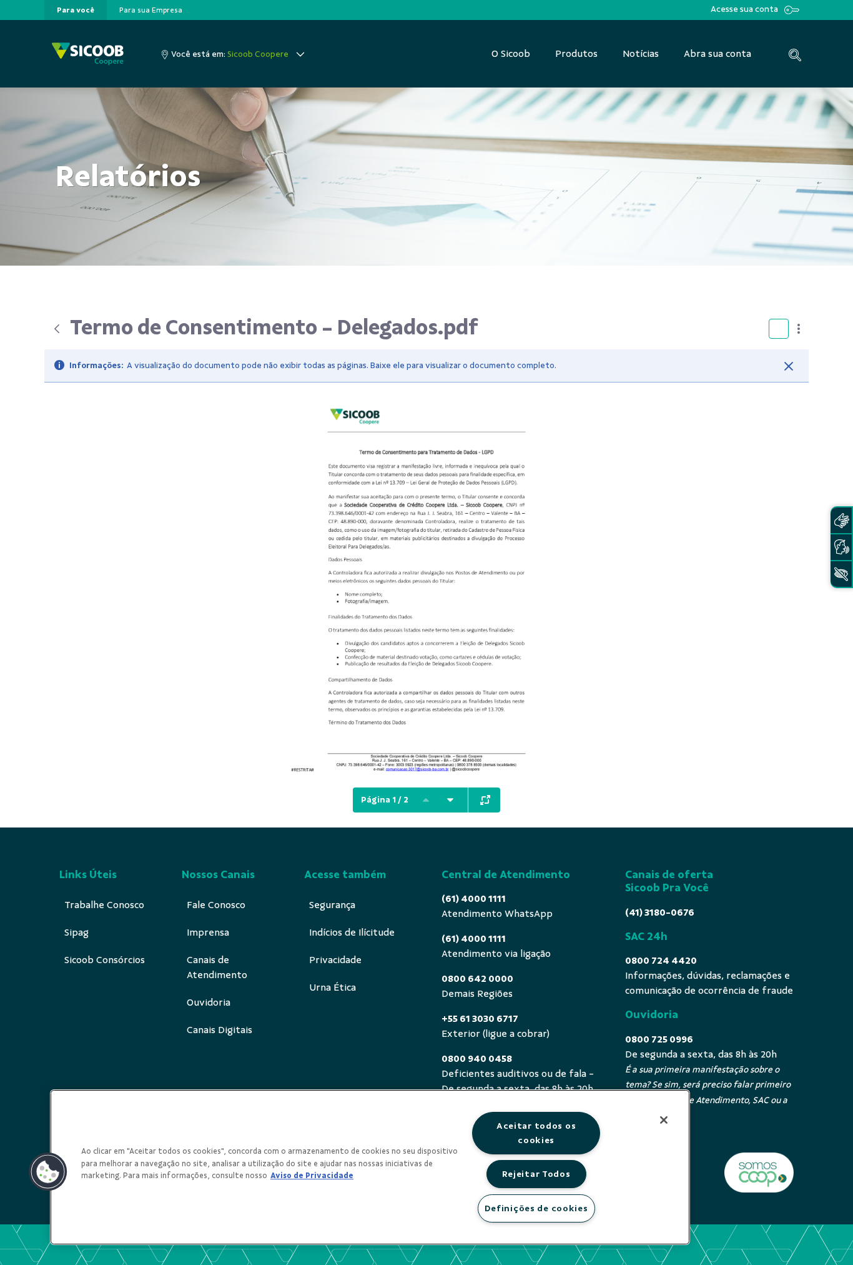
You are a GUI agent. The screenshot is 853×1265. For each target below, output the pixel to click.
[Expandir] (485, 800)
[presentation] (75, 10)
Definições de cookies (536, 1208)
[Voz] (841, 547)
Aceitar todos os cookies (536, 1133)
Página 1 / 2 (384, 799)
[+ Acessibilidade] (841, 574)
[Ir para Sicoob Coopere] (88, 54)
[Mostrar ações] (799, 329)
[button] (48, 1172)
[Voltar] (56, 328)
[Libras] (841, 520)
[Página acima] (425, 800)
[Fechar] (789, 366)
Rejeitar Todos (536, 1174)
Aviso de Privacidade (311, 1175)
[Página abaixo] (450, 800)
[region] (370, 1167)
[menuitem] (75, 10)
